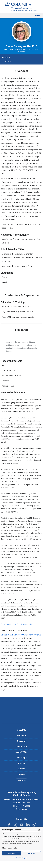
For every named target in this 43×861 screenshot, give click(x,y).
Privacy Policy (20, 858)
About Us (21, 730)
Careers (21, 774)
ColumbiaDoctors (21, 717)
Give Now (21, 780)
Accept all (11, 853)
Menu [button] (38, 15)
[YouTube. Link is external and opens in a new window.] (21, 825)
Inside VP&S (22, 753)
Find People (21, 758)
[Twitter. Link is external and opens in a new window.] (15, 825)
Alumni (21, 769)
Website (8, 61)
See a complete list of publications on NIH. (18, 624)
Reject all (31, 853)
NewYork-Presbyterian (21, 710)
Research (21, 741)
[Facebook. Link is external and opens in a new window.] (9, 825)
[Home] (21, 6)
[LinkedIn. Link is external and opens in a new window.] (28, 825)
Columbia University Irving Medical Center (21, 703)
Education (21, 735)
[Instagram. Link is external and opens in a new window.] (34, 825)
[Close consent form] (39, 829)
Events (21, 763)
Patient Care (21, 747)
